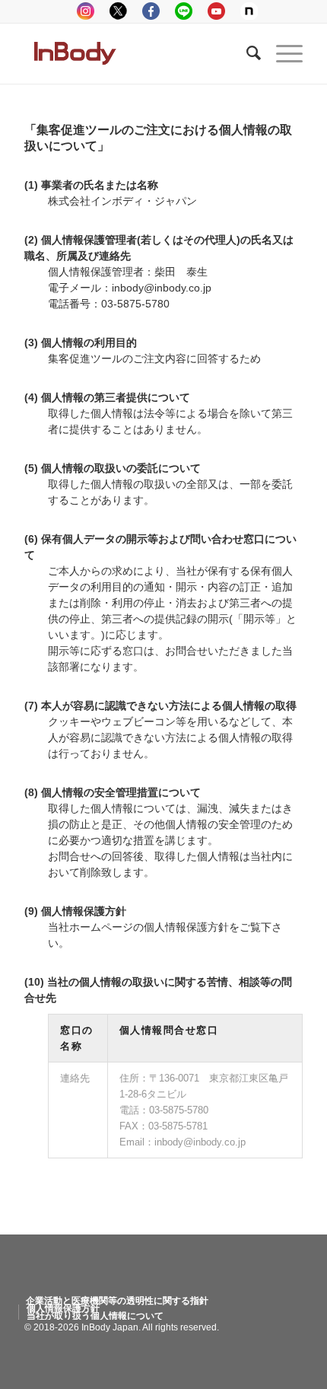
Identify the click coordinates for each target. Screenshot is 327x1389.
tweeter (118, 11)
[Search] (246, 53)
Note (249, 11)
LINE (183, 11)
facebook (151, 11)
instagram (85, 11)
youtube (216, 11)
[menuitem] (117, 1301)
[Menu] (282, 53)
